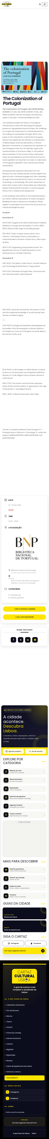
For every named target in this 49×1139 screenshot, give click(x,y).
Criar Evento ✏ (12, 1078)
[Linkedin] (28, 640)
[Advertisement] (24, 34)
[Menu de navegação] (44, 4)
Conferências (15, 595)
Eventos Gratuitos (13, 1038)
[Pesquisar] (40, 4)
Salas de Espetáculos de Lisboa (19, 1066)
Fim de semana (37, 751)
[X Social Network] (20, 640)
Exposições (10, 1055)
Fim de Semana (12, 1011)
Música (9, 1016)
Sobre (11, 1106)
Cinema (9, 1044)
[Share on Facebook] (13, 640)
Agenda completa (14, 751)
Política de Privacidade (15, 1112)
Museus (9, 1061)
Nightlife (9, 1049)
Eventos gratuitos (17, 598)
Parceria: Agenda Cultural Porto (24, 1123)
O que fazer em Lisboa (18, 999)
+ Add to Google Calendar (24, 609)
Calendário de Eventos (15, 1005)
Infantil (9, 1027)
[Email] (35, 640)
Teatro (9, 1022)
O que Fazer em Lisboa (21, 1133)
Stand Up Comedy (13, 1033)
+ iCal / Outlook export (24, 617)
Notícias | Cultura (13, 1072)
